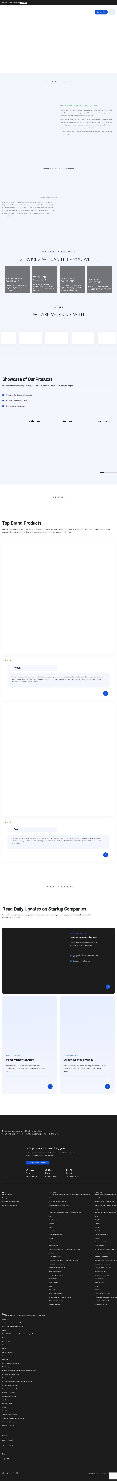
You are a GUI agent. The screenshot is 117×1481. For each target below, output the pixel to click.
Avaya (50, 1209)
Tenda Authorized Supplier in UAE (60, 1297)
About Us (52, 1198)
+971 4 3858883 (7, 1440)
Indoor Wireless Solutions (20, 1060)
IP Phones (34, 421)
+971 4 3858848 (7, 1445)
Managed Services (8, 1198)
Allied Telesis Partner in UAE (58, 1201)
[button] (102, 472)
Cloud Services (7, 1194)
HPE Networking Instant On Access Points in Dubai (65, 1249)
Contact (51, 1238)
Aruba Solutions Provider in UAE (59, 1205)
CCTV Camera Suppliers (10, 1205)
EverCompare (53, 1245)
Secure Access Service (83, 937)
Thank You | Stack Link (56, 1300)
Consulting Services (55, 1234)
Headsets (104, 421)
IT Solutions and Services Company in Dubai (63, 1260)
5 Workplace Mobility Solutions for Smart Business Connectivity (70, 1194)
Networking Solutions (56, 1275)
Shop (50, 1286)
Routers (68, 421)
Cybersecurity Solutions (57, 1242)
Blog (50, 1216)
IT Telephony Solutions (56, 1264)
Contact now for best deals (38, 1163)
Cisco (50, 1227)
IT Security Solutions (55, 1256)
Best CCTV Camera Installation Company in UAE (65, 1212)
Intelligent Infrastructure (10, 1201)
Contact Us (101, 12)
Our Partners (53, 1278)
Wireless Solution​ (54, 1304)
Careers (51, 1223)
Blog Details (53, 1220)
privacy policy (53, 1282)
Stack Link (23, 3)
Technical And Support (56, 1293)
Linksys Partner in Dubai (57, 1267)
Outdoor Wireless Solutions (78, 1060)
